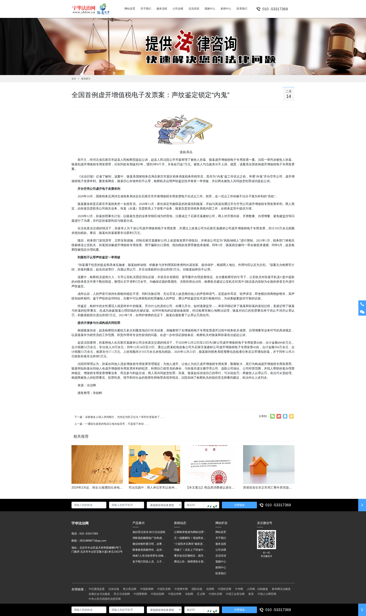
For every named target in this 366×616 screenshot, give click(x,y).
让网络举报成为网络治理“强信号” (191, 532)
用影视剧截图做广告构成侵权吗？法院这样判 (149, 537)
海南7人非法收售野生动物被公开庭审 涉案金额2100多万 (149, 555)
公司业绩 (220, 549)
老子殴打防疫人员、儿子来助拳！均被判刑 (149, 561)
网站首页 (220, 532)
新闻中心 (220, 567)
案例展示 (85, 78)
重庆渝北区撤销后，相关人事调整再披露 (191, 555)
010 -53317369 (278, 505)
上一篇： (111, 423)
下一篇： (119, 416)
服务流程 (220, 543)
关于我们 (220, 537)
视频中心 (220, 561)
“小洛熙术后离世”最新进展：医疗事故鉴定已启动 (191, 543)
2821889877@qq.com (92, 540)
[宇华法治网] (92, 9)
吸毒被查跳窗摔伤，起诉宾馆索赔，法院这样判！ (149, 549)
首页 (73, 78)
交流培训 (220, 555)
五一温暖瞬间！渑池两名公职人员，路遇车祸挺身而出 (191, 537)
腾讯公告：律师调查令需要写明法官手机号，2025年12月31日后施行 (191, 561)
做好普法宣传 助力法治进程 (148, 532)
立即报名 (239, 504)
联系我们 (220, 573)
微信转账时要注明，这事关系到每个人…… (149, 543)
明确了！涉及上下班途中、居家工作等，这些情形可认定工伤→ (191, 549)
